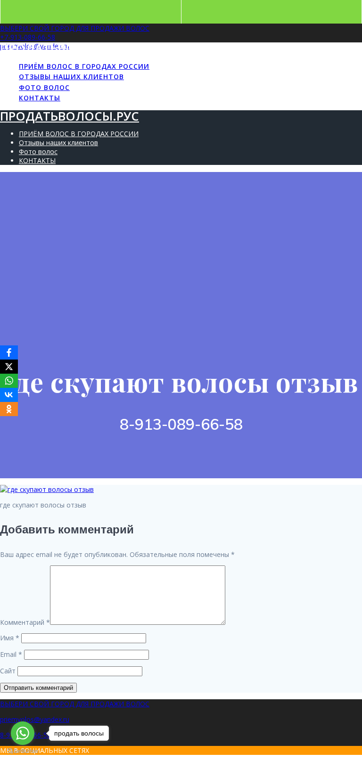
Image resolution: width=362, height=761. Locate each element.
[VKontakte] (9, 395)
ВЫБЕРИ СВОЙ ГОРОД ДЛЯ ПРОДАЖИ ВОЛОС (74, 28)
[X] (9, 367)
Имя (9, 637)
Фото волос (44, 87)
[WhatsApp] (9, 381)
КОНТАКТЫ (39, 97)
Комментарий (25, 622)
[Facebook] (9, 352)
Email (11, 654)
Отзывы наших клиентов (71, 76)
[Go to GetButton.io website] (23, 751)
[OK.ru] (9, 409)
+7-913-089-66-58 (27, 37)
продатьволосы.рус (69, 48)
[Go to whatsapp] (22, 733)
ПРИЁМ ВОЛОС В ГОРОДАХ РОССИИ (84, 66)
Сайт (8, 670)
